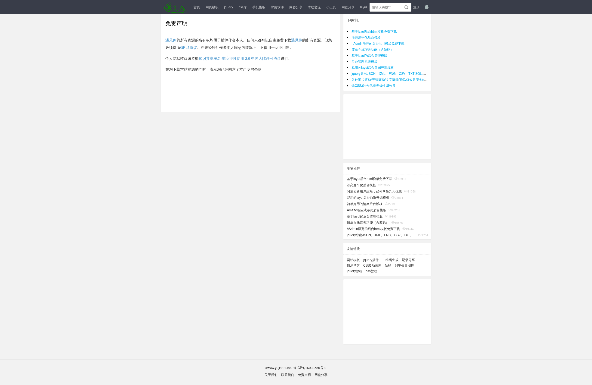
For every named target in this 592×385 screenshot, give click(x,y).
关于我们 (271, 374)
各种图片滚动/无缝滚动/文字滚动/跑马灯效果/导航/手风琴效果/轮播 (400, 79)
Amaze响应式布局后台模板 (366, 210)
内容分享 (295, 7)
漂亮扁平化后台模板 (366, 37)
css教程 (371, 270)
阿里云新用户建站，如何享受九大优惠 (374, 191)
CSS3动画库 (372, 265)
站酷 (388, 265)
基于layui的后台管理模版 (369, 55)
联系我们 (287, 374)
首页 (197, 7)
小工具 (331, 7)
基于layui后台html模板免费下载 (374, 31)
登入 (405, 7)
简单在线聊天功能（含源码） (373, 49)
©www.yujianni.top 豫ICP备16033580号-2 (296, 367)
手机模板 (258, 7)
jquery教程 (354, 270)
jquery (228, 7)
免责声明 (304, 374)
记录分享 (408, 259)
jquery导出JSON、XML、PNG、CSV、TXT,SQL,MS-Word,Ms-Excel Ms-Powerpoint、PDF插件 (421, 73)
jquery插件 (371, 259)
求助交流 (314, 7)
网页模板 (212, 7)
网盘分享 (348, 7)
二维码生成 (390, 259)
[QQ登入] (426, 7)
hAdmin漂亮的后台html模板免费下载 (378, 43)
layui (363, 7)
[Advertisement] (387, 126)
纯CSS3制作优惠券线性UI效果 (373, 85)
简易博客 (353, 265)
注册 (416, 7)
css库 (243, 7)
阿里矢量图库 (404, 265)
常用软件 (277, 7)
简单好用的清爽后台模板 (364, 203)
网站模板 (353, 259)
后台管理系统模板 (364, 61)
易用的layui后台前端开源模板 (373, 67)
